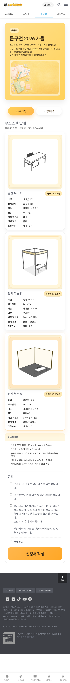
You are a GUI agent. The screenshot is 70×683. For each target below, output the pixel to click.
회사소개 (9, 590)
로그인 (49, 5)
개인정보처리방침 (25, 590)
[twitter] (7, 599)
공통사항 (14, 437)
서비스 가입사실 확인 (25, 637)
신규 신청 (21, 111)
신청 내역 (49, 111)
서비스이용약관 (44, 590)
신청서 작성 (35, 553)
